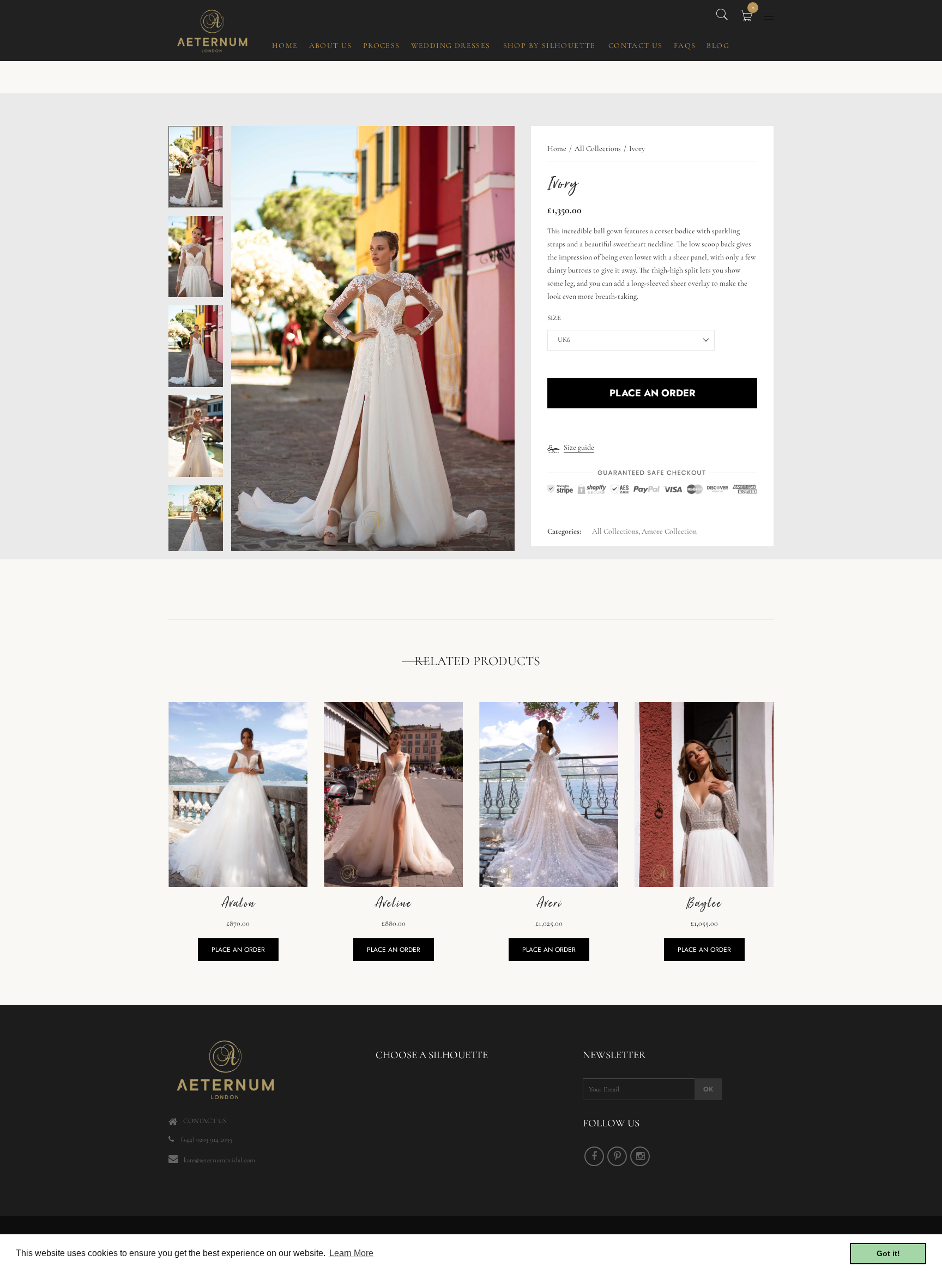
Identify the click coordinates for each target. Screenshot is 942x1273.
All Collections (615, 531)
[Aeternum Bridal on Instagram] (640, 1156)
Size (554, 317)
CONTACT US (204, 1121)
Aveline (393, 903)
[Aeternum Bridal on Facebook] (594, 1156)
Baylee (704, 903)
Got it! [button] (888, 1253)
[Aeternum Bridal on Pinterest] (617, 1156)
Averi (548, 903)
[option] (195, 171)
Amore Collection (669, 531)
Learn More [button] (351, 1253)
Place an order (238, 950)
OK (708, 1089)
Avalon (238, 903)
